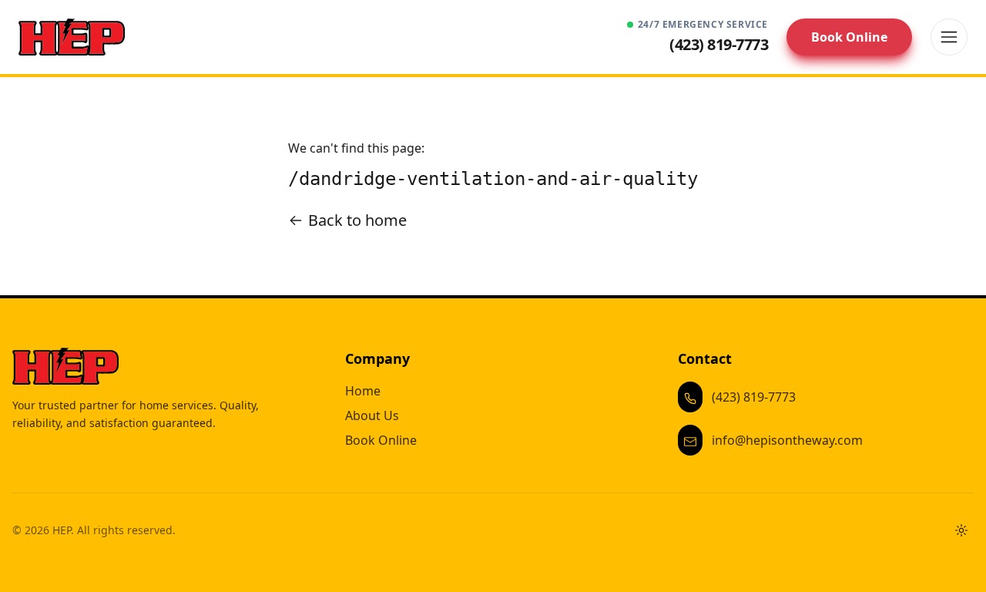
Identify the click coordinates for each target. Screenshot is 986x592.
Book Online (849, 37)
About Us (372, 415)
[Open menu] (949, 37)
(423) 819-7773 (754, 396)
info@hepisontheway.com (787, 440)
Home (363, 390)
